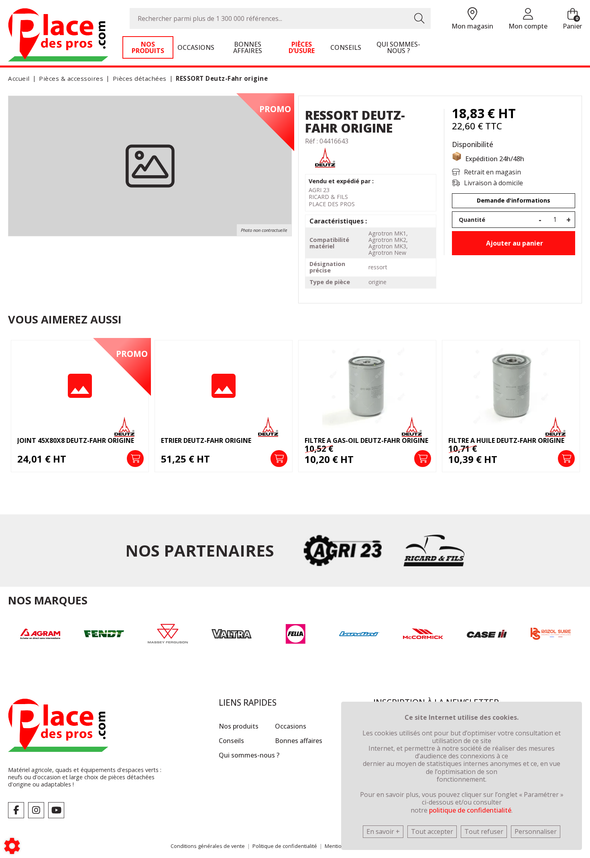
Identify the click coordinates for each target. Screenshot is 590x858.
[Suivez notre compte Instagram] (36, 810)
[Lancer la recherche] (419, 18)
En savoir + (383, 831)
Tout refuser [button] (483, 831)
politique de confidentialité (470, 810)
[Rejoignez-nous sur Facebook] (16, 810)
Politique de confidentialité (284, 846)
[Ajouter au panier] (135, 458)
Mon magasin (472, 26)
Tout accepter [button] (432, 831)
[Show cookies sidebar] (12, 846)
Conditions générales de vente (208, 846)
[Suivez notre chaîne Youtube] (56, 810)
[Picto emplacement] (472, 14)
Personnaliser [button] (536, 831)
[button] (220, 79)
